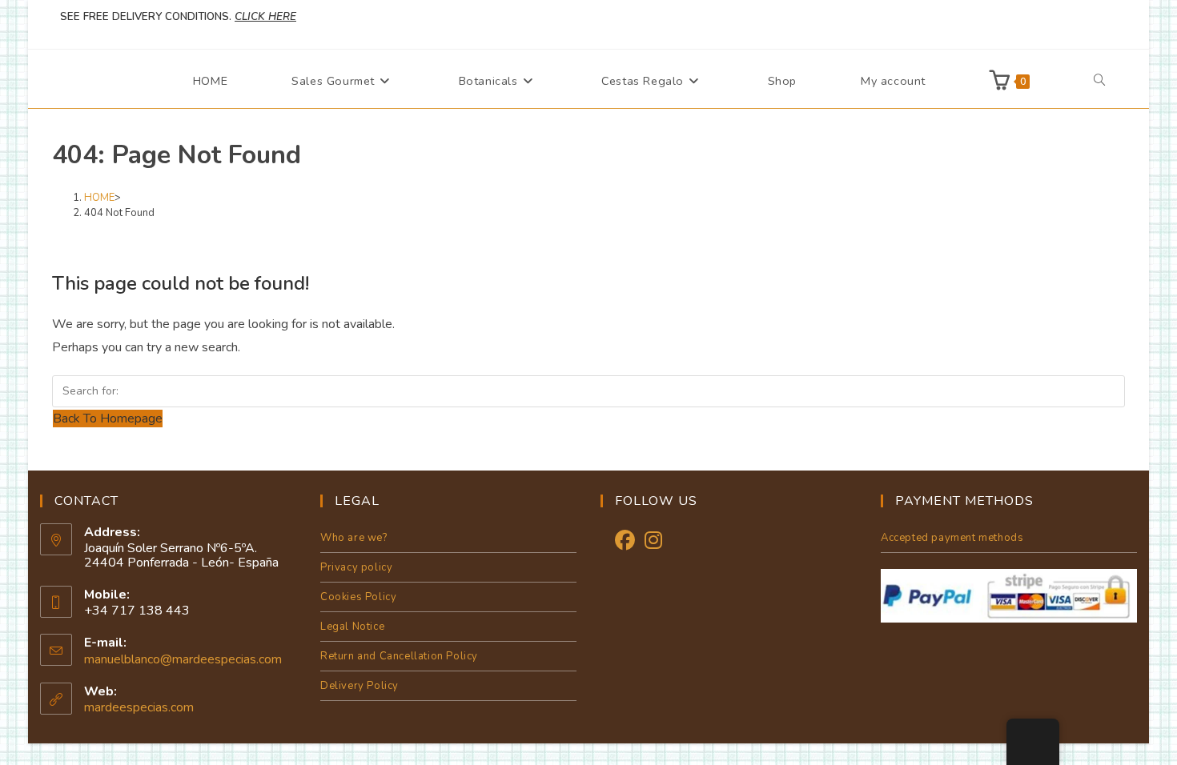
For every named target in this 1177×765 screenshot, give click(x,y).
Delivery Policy (359, 686)
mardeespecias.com (139, 707)
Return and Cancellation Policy (399, 656)
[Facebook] (625, 541)
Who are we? (354, 538)
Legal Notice (352, 626)
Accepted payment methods (952, 538)
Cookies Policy (358, 597)
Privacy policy (356, 567)
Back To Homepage (108, 418)
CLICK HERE (265, 17)
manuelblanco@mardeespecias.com (183, 659)
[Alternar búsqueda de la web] (1099, 81)
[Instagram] (653, 541)
